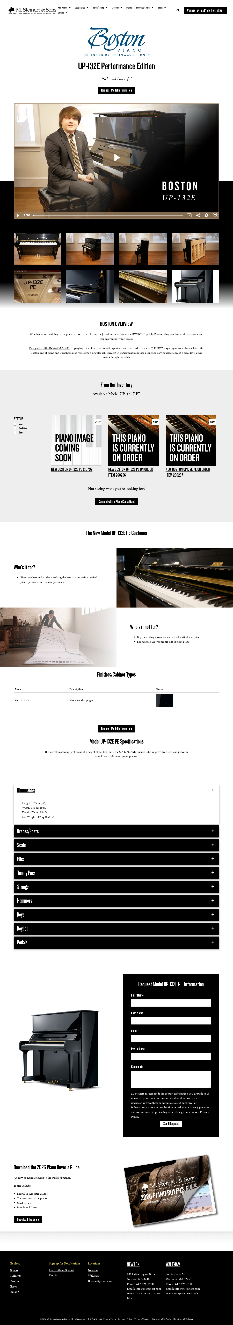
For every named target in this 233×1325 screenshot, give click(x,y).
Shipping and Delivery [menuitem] (183, 1319)
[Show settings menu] (206, 215)
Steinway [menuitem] (15, 1275)
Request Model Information (116, 90)
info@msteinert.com (148, 1288)
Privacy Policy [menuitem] (109, 1319)
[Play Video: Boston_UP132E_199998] (116, 157)
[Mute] (198, 215)
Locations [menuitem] (94, 1263)
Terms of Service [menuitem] (142, 1319)
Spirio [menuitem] (14, 1270)
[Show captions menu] (189, 215)
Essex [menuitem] (13, 1286)
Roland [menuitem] (14, 1292)
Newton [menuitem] (93, 1270)
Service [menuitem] (61, 13)
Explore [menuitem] (15, 1263)
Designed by (49, 348)
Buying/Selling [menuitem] (98, 7)
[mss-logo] (32, 10)
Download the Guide (28, 1219)
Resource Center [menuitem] (143, 7)
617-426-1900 (145, 1284)
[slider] (108, 215)
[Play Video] (18, 215)
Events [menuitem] (129, 7)
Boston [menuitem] (14, 1281)
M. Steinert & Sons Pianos (58, 1319)
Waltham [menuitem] (93, 1275)
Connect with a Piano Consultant (205, 10)
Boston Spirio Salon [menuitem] (100, 1281)
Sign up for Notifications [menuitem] (64, 1263)
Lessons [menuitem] (115, 7)
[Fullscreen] (215, 215)
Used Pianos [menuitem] (80, 7)
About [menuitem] (160, 7)
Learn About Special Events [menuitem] (61, 1272)
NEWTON (133, 1264)
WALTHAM (173, 1264)
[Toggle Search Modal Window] (178, 10)
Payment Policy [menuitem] (125, 1319)
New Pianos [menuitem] (62, 7)
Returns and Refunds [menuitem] (161, 1319)
